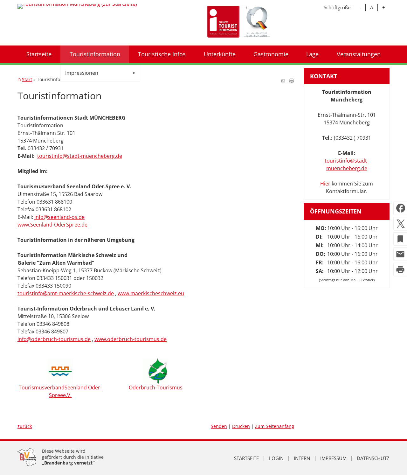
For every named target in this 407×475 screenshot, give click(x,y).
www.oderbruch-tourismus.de (130, 339)
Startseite (39, 54)
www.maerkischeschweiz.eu (151, 293)
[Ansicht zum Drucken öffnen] (291, 81)
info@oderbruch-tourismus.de (54, 339)
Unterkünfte (220, 54)
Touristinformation (95, 54)
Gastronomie (270, 54)
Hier (325, 183)
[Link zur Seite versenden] (282, 81)
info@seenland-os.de (59, 216)
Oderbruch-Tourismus (156, 387)
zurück (24, 426)
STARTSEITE (246, 458)
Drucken (241, 426)
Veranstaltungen (359, 54)
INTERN (302, 458)
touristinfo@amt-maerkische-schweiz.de (65, 293)
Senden (219, 426)
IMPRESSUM (333, 458)
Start (27, 79)
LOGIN (276, 458)
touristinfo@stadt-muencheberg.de (79, 155)
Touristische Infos (162, 54)
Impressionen (81, 72)
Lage (312, 54)
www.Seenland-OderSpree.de (52, 224)
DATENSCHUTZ (373, 458)
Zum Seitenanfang (274, 426)
